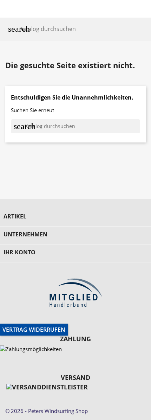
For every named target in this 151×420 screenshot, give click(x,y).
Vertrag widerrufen (33, 329)
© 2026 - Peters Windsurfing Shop (46, 410)
